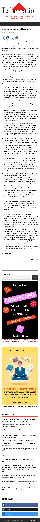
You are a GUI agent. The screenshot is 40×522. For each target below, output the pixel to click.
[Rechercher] (35, 277)
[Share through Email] (17, 38)
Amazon (15, 341)
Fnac (11, 341)
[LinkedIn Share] (12, 38)
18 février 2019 (8, 33)
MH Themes (31, 520)
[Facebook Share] (3, 38)
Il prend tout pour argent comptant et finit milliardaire (18, 440)
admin (16, 33)
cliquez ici (20, 408)
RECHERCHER (6, 274)
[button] (37, 23)
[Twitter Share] (8, 38)
